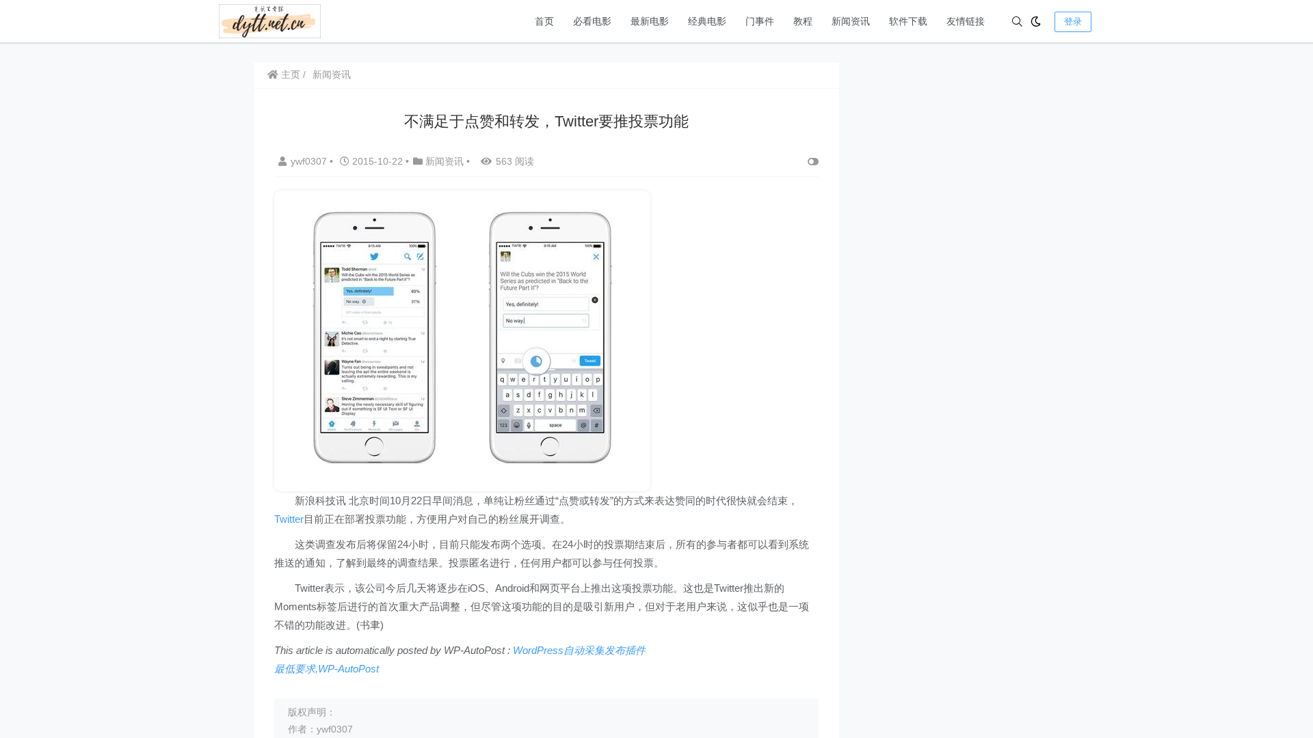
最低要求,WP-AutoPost (326, 668)
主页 (289, 74)
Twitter (289, 519)
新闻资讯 (851, 21)
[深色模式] (1035, 21)
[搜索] (1017, 21)
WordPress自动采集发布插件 (579, 650)
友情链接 (965, 21)
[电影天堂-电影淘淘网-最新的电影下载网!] (270, 20)
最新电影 (650, 21)
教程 (802, 21)
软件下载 (908, 21)
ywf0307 (310, 161)
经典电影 (707, 21)
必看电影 (592, 21)
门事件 (759, 21)
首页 (544, 21)
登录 (1073, 21)
